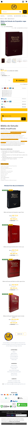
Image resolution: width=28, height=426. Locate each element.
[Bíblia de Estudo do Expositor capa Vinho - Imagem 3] (14, 60)
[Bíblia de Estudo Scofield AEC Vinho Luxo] (13, 240)
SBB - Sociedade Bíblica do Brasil (20, 27)
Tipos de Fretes (14, 374)
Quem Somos (14, 373)
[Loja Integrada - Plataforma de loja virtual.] (21, 415)
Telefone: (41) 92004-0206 (14, 380)
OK (23, 118)
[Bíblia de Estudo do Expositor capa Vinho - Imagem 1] (3, 60)
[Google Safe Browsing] (13, 406)
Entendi (14, 423)
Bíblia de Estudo (11, 18)
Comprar (21, 80)
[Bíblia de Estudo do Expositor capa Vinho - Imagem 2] (8, 60)
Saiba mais (19, 333)
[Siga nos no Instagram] (15, 387)
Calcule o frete (7, 116)
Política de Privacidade (14, 370)
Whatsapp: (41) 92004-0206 (14, 382)
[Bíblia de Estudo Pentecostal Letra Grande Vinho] (13, 309)
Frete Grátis (14, 359)
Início (3, 18)
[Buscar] (20, 11)
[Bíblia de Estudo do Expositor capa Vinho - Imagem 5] (25, 60)
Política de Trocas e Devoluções (14, 371)
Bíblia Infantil (14, 353)
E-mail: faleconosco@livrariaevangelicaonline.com (14, 383)
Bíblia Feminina (14, 354)
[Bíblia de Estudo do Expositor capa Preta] (13, 205)
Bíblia (6, 18)
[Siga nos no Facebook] (13, 387)
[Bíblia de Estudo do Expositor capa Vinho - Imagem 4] (19, 60)
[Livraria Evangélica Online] (14, 6)
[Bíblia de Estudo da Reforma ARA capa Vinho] (13, 274)
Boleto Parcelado (14, 367)
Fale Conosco (14, 365)
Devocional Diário (14, 358)
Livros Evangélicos (14, 356)
